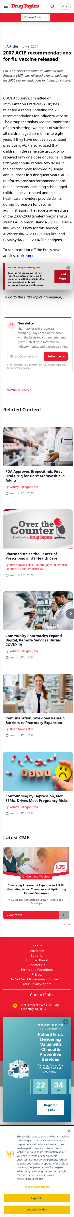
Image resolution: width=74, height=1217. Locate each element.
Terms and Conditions (37, 970)
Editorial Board (37, 960)
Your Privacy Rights (37, 984)
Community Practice (18, 390)
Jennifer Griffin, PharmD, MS (25, 569)
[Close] (69, 1130)
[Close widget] (65, 1022)
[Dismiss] (68, 268)
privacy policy (21, 368)
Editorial (37, 955)
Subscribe (54, 356)
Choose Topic (32, 17)
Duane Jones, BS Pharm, (52, 565)
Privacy (37, 974)
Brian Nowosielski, (22, 565)
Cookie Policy (34, 1179)
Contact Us (37, 965)
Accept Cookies (37, 1209)
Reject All (37, 1198)
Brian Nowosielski (22, 729)
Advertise (37, 951)
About (37, 946)
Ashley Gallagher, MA (24, 487)
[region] (37, 1171)
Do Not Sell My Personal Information (37, 979)
